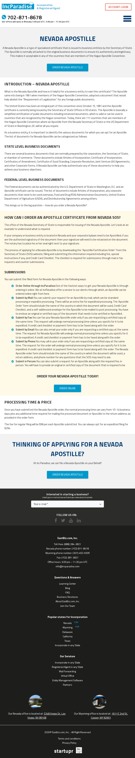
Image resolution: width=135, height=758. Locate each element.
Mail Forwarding (67, 671)
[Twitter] (63, 520)
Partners (67, 685)
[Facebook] (56, 520)
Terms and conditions (69, 738)
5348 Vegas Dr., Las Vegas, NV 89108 (46, 716)
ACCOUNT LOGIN (118, 7)
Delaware (67, 632)
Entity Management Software (67, 680)
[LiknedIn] (79, 520)
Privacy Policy (69, 742)
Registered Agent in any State (67, 667)
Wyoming (67, 627)
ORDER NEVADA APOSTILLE (67, 67)
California (67, 636)
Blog (67, 588)
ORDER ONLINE (67, 388)
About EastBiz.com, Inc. (67, 601)
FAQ (67, 592)
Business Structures (67, 597)
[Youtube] (71, 520)
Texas (67, 641)
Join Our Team (67, 606)
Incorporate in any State (67, 645)
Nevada (67, 623)
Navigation (127, 18)
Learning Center (67, 583)
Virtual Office (67, 676)
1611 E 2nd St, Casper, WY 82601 (109, 716)
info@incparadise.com (67, 566)
